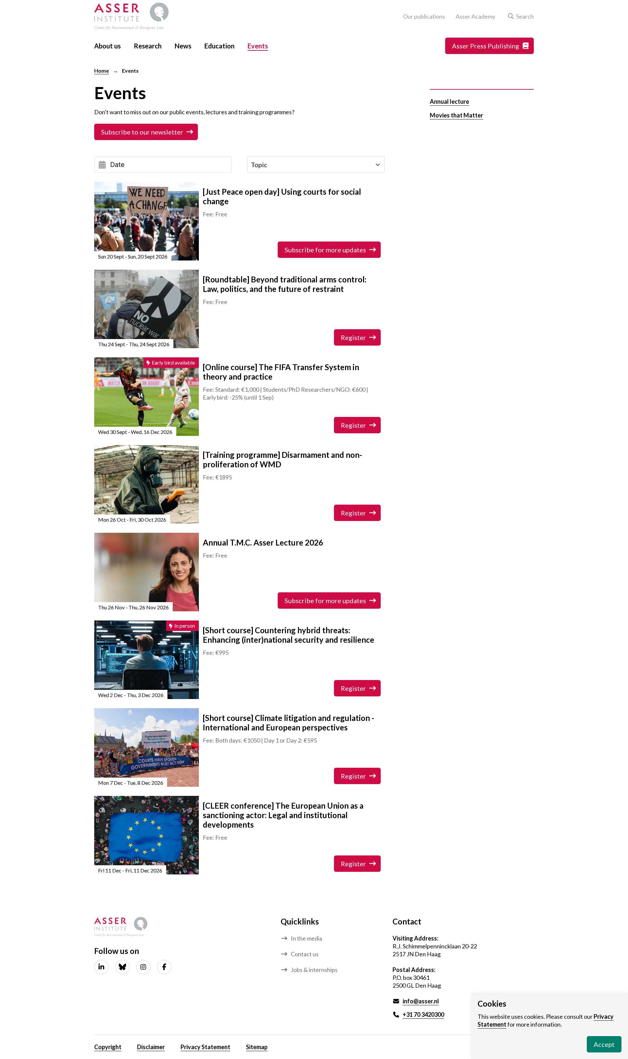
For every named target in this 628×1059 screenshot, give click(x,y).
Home (101, 70)
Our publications (424, 16)
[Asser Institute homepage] (131, 16)
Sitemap (257, 1046)
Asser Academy (475, 16)
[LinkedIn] (101, 967)
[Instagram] (143, 967)
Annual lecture (449, 101)
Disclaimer (151, 1046)
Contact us (305, 954)
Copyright (107, 1046)
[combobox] (316, 164)
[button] (520, 16)
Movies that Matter (456, 115)
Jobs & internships (314, 969)
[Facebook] (164, 967)
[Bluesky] (122, 967)
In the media (306, 938)
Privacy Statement (205, 1046)
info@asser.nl (421, 1001)
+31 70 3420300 (423, 1014)
